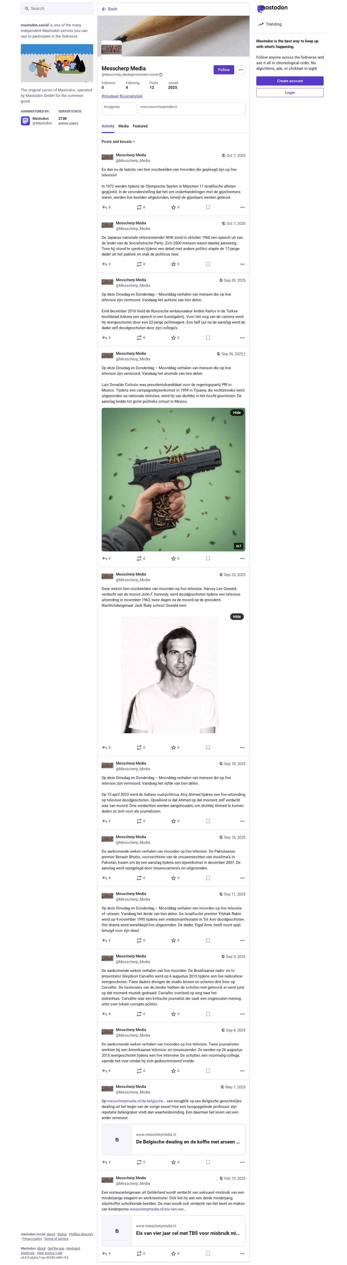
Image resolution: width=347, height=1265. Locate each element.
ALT (238, 546)
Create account (290, 81)
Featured (140, 126)
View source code (49, 1253)
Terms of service (56, 1239)
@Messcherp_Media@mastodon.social (130, 74)
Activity (108, 126)
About (51, 1234)
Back (112, 9)
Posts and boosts (117, 141)
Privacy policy (32, 1239)
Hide (237, 413)
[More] (242, 207)
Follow (224, 70)
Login (290, 92)
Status (62, 1234)
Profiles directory (81, 1234)
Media (123, 126)
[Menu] (240, 69)
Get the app (56, 1248)
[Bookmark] (208, 207)
